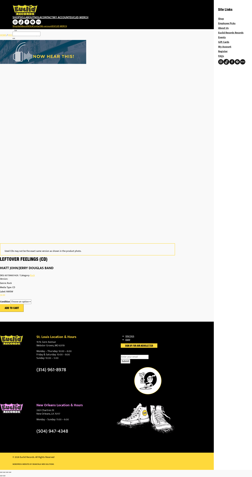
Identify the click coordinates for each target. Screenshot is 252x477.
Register (223, 51)
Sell (22, 17)
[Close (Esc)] (10, 472)
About (29, 17)
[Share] (7, 472)
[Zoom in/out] (1, 472)
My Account (224, 47)
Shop (16, 17)
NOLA (37, 17)
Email (128, 353)
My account (61, 17)
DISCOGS (129, 336)
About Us (223, 28)
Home (3, 35)
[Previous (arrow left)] (1, 475)
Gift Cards (223, 42)
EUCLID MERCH (79, 17)
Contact (47, 17)
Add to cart (12, 308)
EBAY (127, 340)
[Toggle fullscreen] (4, 472)
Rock (11, 35)
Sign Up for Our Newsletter (139, 346)
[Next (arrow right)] (4, 475)
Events (222, 37)
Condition (5, 302)
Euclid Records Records (231, 33)
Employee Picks (227, 23)
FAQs (221, 56)
